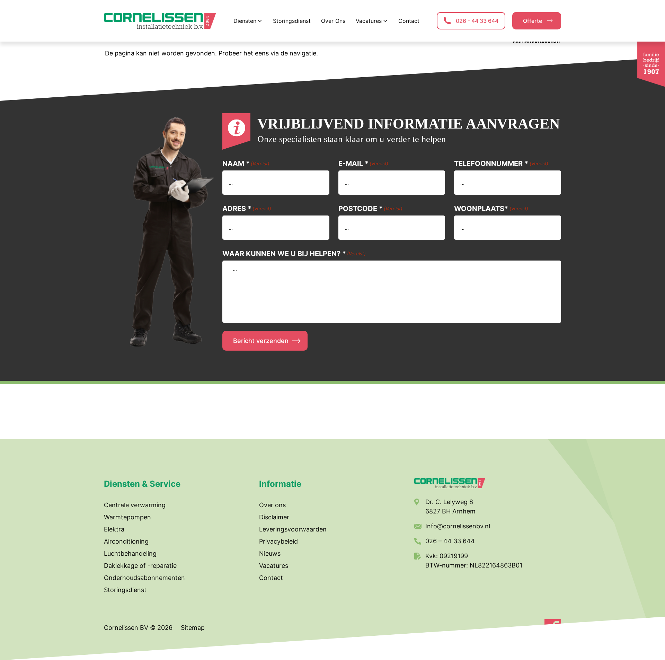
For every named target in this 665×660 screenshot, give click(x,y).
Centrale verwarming (135, 505)
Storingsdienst (125, 589)
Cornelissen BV (127, 627)
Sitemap (193, 627)
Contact (271, 577)
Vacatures (273, 565)
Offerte (532, 20)
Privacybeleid (278, 541)
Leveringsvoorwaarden (293, 529)
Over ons (272, 505)
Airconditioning (126, 541)
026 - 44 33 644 (477, 20)
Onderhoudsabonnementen (144, 577)
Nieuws (270, 553)
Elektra (114, 529)
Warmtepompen (127, 517)
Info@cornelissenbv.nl (457, 526)
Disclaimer (274, 517)
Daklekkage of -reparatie (140, 565)
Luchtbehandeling (130, 553)
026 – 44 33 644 (450, 541)
